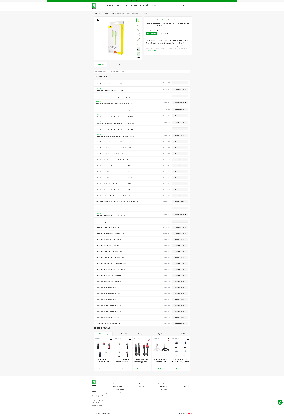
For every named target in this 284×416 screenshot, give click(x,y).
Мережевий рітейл (162, 383)
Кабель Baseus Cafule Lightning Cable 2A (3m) (122, 360)
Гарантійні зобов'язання (119, 389)
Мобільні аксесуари (98, 13)
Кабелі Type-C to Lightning (161, 334)
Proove (122, 65)
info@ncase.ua (95, 402)
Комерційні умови (117, 386)
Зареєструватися (164, 33)
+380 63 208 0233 (98, 400)
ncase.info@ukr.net (96, 406)
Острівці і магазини (163, 386)
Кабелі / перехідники (109, 13)
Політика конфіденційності (119, 392)
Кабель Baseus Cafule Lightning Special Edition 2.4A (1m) (142, 361)
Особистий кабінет (185, 386)
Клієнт (118, 5)
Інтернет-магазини (162, 389)
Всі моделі (100, 64)
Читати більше (151, 50)
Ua (152, 5)
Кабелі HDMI (181, 334)
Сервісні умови (116, 383)
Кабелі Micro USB (122, 334)
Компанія (125, 5)
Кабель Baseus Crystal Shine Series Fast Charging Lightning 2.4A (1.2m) (180, 361)
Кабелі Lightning (103, 334)
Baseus (111, 65)
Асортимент (109, 5)
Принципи (141, 386)
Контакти (134, 5)
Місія (140, 383)
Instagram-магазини (163, 392)
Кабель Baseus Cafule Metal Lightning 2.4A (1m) (161, 360)
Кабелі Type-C (140, 334)
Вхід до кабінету (151, 33)
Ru (155, 5)
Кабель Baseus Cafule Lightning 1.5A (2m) (104, 360)
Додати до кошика (103, 368)
